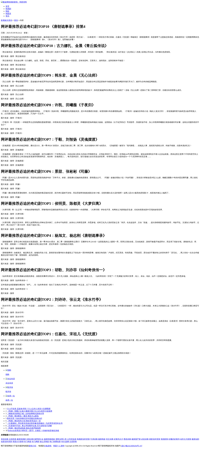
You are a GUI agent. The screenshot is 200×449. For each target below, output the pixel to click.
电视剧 (8, 9)
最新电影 (102, 439)
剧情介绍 (32, 446)
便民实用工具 (61, 439)
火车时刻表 (71, 439)
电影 (7, 11)
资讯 (7, 16)
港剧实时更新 (154, 439)
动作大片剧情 (185, 439)
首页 (7, 6)
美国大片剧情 (18, 442)
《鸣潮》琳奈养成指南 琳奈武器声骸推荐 (24, 428)
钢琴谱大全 (39, 439)
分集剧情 (47, 446)
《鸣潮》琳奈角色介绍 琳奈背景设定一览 (24, 421)
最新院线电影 (49, 439)
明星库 (8, 14)
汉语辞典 (12, 439)
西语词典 (127, 439)
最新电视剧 (21, 439)
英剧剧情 (164, 439)
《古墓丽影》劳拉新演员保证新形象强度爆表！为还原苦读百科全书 (34, 423)
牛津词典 (94, 439)
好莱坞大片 (118, 439)
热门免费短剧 (55, 442)
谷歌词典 (30, 439)
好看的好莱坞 (174, 439)
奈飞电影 (27, 442)
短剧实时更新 (6, 442)
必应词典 (145, 439)
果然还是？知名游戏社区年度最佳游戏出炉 (24, 418)
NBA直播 (65, 442)
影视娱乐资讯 (6, 20)
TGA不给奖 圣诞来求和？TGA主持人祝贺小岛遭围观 (28, 409)
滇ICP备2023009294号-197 (131, 446)
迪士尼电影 (44, 442)
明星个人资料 (58, 446)
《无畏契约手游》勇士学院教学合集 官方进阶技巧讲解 (29, 426)
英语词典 (4, 439)
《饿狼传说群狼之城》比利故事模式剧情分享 (25, 414)
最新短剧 (195, 439)
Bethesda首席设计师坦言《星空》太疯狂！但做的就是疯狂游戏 (33, 431)
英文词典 (109, 439)
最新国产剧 (136, 439)
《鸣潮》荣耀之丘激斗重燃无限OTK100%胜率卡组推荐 (29, 411)
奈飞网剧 (35, 442)
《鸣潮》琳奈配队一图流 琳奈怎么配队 (23, 416)
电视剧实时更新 (83, 439)
